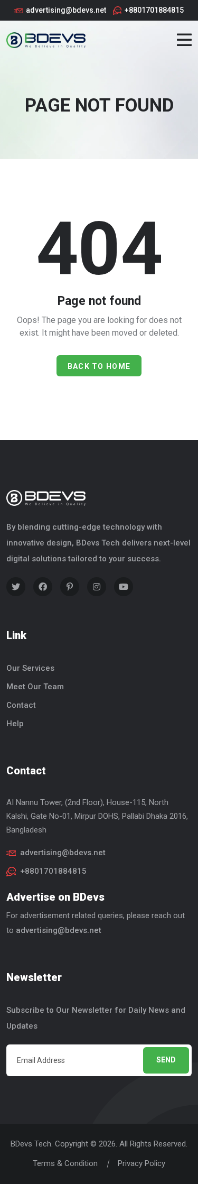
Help (15, 723)
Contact (21, 705)
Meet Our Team (35, 686)
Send (166, 1060)
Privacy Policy (141, 1163)
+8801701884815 (154, 10)
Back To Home (99, 366)
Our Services (30, 668)
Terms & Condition (65, 1163)
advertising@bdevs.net (66, 10)
